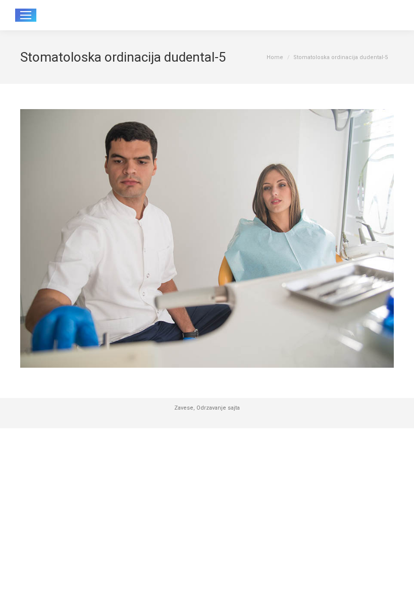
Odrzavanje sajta (218, 408)
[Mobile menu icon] (25, 15)
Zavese (183, 408)
